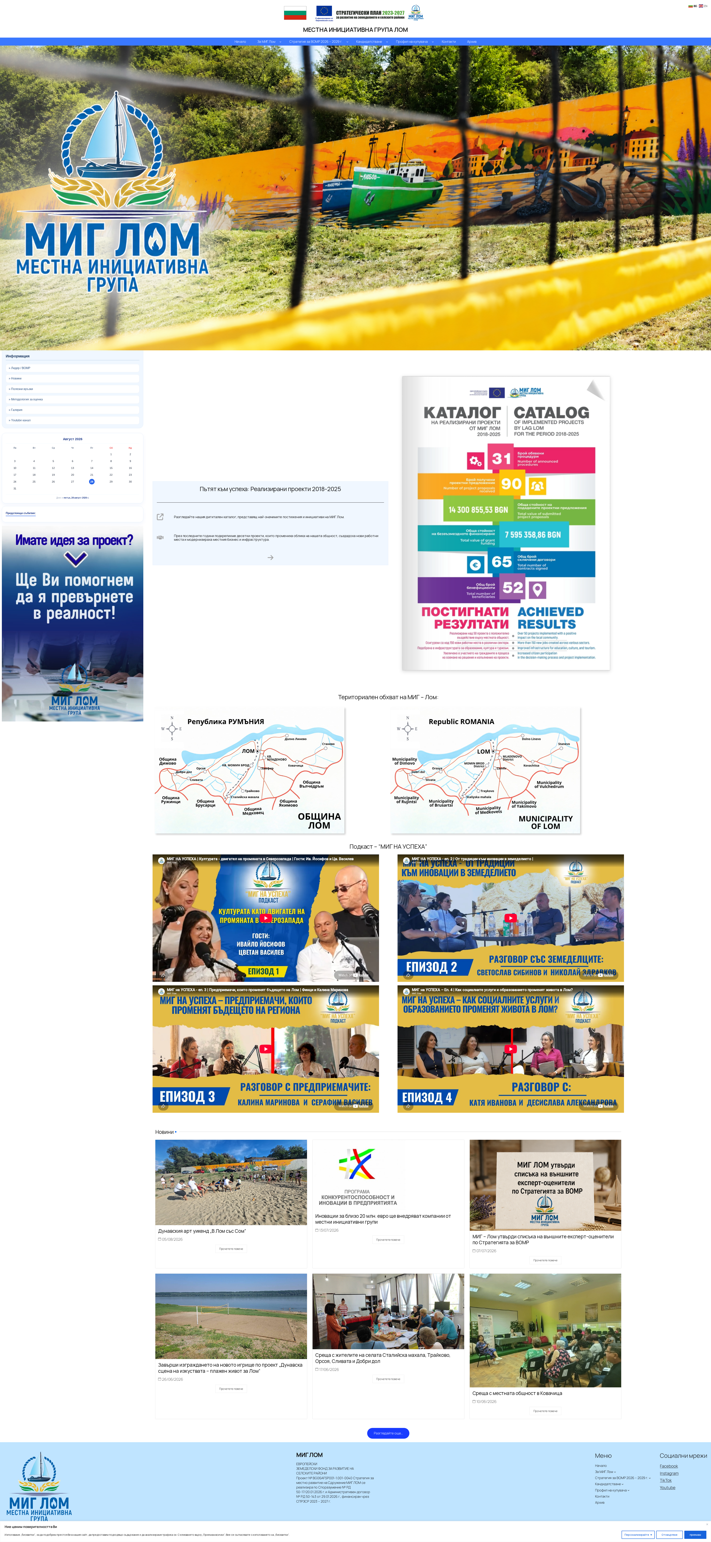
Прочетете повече (231, 1249)
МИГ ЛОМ (309, 1455)
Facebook (669, 1466)
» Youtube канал (20, 420)
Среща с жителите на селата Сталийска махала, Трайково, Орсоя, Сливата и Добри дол (383, 1358)
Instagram (669, 1473)
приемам (695, 1534)
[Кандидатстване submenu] (387, 42)
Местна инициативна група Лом (355, 30)
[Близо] (707, 1524)
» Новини (15, 378)
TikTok (666, 1480)
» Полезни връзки (21, 389)
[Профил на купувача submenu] (433, 42)
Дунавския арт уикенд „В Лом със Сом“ (202, 1231)
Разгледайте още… (388, 1433)
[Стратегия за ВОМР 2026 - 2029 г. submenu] (347, 42)
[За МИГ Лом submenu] (280, 42)
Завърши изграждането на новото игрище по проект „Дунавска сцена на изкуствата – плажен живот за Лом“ (230, 1367)
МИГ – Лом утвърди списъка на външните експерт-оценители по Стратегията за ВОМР (543, 1239)
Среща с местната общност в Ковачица (518, 1393)
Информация (18, 356)
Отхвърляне (669, 1534)
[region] (355, 1531)
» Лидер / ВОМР (19, 368)
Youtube (667, 1487)
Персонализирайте (637, 1534)
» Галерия (15, 409)
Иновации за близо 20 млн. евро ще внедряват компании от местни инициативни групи (383, 1219)
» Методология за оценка (26, 399)
